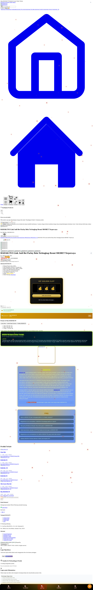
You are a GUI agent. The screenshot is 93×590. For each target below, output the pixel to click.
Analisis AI (12, 222)
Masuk (14, 2)
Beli (8, 307)
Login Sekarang (9, 556)
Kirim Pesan (4, 507)
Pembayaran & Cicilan (8, 538)
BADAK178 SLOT (48, 9)
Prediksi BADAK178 (22, 323)
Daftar (11, 2)
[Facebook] (1, 512)
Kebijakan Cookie (7, 536)
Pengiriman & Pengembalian (9, 537)
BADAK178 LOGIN (21, 9)
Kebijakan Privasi (7, 535)
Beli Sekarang (15, 236)
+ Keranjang (9, 236)
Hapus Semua (5, 222)
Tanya (4, 236)
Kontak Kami (6, 519)
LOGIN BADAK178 (21, 237)
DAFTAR (42, 588)
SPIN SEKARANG (46, 295)
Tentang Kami (6, 517)
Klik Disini (13, 274)
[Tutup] (2, 211)
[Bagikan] (2, 497)
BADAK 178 (56, 9)
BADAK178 (3, 2)
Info (89, 315)
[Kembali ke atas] (2, 499)
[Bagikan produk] (2, 236)
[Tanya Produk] (10, 307)
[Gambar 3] (17, 251)
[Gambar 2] (10, 251)
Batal (3, 556)
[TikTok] (4, 512)
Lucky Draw (3, 323)
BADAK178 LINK (30, 9)
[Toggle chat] (90, 586)
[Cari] (2, 6)
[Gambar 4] (24, 251)
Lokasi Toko (6, 520)
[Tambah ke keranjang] (5, 497)
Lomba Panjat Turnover (11, 323)
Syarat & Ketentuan (7, 533)
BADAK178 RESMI (11, 9)
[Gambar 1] (4, 251)
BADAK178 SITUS (39, 9)
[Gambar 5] (30, 251)
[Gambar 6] (37, 251)
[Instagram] (2, 512)
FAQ (4, 521)
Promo (7, 2)
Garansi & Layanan (7, 540)
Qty (1, 306)
